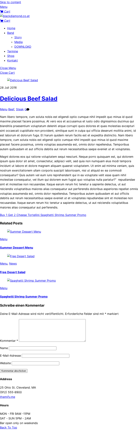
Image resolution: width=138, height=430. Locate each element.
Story (18, 37)
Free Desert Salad (12, 272)
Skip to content (10, 2)
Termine (12, 51)
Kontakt (12, 60)
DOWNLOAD (22, 46)
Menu (3, 109)
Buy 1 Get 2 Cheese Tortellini (20, 215)
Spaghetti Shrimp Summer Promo (63, 215)
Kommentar (9, 340)
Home (11, 28)
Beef (11, 109)
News (13, 263)
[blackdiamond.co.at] (15, 16)
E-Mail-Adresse (10, 355)
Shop (10, 56)
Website (5, 363)
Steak (20, 109)
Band (10, 33)
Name (4, 348)
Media (18, 42)
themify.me (7, 397)
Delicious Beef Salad (28, 98)
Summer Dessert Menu (16, 247)
